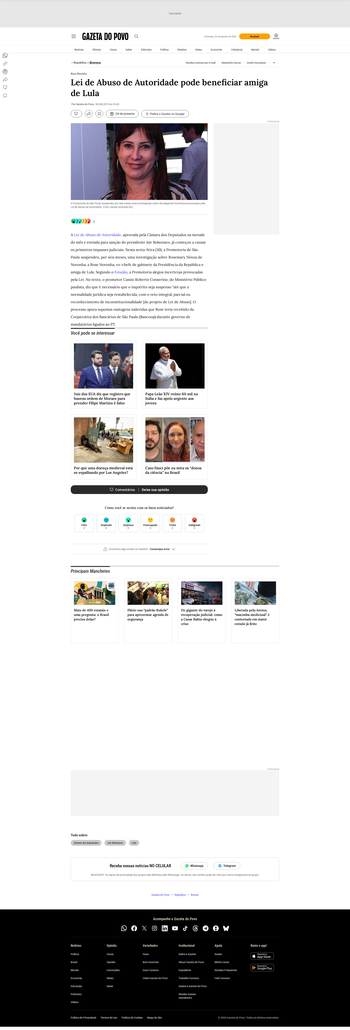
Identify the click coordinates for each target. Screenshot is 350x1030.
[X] (144, 928)
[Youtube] (175, 928)
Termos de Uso (109, 1017)
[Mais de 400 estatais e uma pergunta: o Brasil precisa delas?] (94, 593)
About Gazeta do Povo (191, 962)
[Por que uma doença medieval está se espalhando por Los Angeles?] (103, 440)
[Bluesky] (226, 928)
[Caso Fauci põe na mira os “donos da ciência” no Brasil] (175, 440)
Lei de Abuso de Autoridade (97, 234)
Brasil (74, 962)
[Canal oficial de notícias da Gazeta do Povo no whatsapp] (124, 928)
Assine (218, 954)
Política (164, 49)
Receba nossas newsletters (187, 996)
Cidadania (236, 49)
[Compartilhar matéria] (89, 113)
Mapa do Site (154, 1017)
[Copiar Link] (5, 63)
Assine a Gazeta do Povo (193, 986)
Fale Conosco (222, 978)
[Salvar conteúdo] (99, 113)
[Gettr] (216, 928)
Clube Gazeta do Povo (155, 978)
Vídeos (272, 49)
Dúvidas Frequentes (226, 970)
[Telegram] (206, 928)
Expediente (185, 970)
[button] (139, 550)
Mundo (255, 49)
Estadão (120, 272)
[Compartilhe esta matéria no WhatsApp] (5, 55)
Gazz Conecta (151, 970)
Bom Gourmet (151, 962)
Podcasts (76, 994)
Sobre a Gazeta (187, 954)
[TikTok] (185, 928)
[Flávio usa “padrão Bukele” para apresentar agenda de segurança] (148, 593)
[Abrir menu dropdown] (274, 63)
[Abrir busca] (136, 36)
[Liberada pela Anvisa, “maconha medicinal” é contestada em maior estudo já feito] (255, 593)
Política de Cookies (132, 1017)
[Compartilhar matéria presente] (5, 71)
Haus (146, 954)
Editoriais (146, 49)
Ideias (198, 49)
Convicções (113, 970)
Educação (76, 986)
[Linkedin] (165, 928)
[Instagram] (155, 928)
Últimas (96, 49)
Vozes (113, 49)
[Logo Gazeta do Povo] (105, 36)
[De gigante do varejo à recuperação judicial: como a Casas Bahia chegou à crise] (202, 593)
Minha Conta (222, 962)
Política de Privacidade (83, 1017)
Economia (216, 49)
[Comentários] (76, 113)
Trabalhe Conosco (189, 978)
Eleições (181, 49)
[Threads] (195, 928)
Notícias (79, 49)
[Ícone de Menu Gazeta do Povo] (74, 36)
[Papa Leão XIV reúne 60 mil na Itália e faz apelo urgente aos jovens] (175, 366)
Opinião (111, 962)
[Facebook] (134, 928)
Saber (129, 49)
